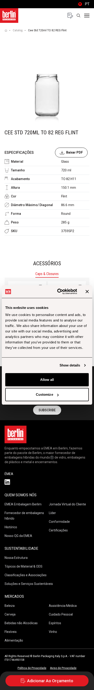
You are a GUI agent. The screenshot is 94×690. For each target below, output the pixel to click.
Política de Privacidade (32, 668)
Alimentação (14, 640)
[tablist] (47, 274)
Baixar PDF (74, 152)
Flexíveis (11, 632)
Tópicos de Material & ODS (23, 566)
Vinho (53, 632)
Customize (44, 394)
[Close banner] (87, 291)
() (83, 4)
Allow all (47, 380)
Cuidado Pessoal (61, 614)
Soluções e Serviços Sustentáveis (29, 584)
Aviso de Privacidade (63, 668)
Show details (70, 365)
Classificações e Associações (26, 575)
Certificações (58, 530)
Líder (52, 513)
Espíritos (55, 623)
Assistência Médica (63, 606)
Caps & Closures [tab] (47, 274)
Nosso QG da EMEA (18, 536)
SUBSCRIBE (47, 410)
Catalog (18, 30)
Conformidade (59, 521)
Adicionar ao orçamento (50, 680)
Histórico (11, 527)
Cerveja (10, 614)
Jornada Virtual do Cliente (67, 504)
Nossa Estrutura (16, 558)
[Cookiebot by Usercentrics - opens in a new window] (58, 292)
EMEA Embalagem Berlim (23, 504)
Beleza (10, 606)
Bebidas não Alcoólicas (21, 623)
